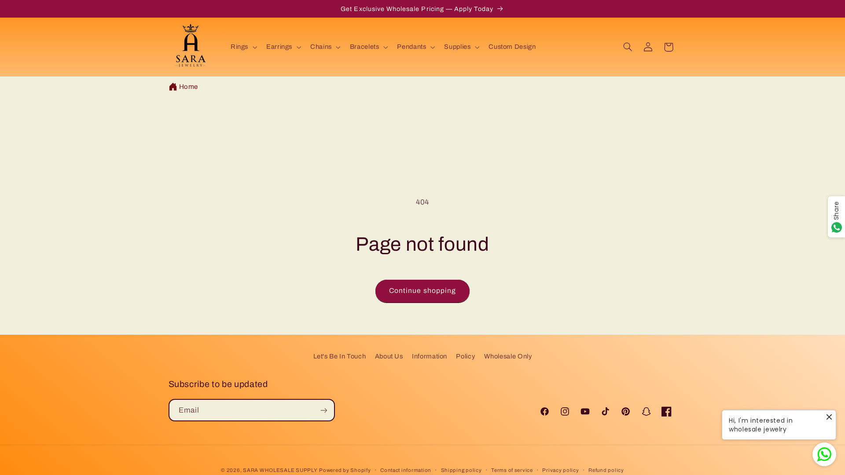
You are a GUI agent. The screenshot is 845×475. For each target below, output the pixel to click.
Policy (465, 356)
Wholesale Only (508, 356)
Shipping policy (461, 470)
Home (188, 86)
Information (429, 356)
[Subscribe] (323, 410)
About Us (389, 356)
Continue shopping (422, 290)
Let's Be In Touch (339, 356)
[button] (243, 47)
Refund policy (606, 470)
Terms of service (512, 470)
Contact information (405, 470)
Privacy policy (560, 470)
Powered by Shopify (345, 470)
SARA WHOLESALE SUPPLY (280, 470)
